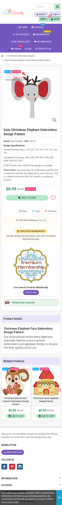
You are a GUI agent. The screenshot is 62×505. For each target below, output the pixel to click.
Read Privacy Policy (10, 502)
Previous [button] (2, 390)
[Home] (2, 56)
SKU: (26, 141)
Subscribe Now (14, 452)
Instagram (20, 466)
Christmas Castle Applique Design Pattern (46, 399)
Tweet (36, 211)
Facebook (4, 466)
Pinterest (51, 211)
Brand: (7, 141)
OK (59, 497)
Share (23, 211)
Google (42, 220)
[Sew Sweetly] (13, 11)
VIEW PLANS (31, 292)
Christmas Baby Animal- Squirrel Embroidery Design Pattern (16, 401)
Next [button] (59, 390)
